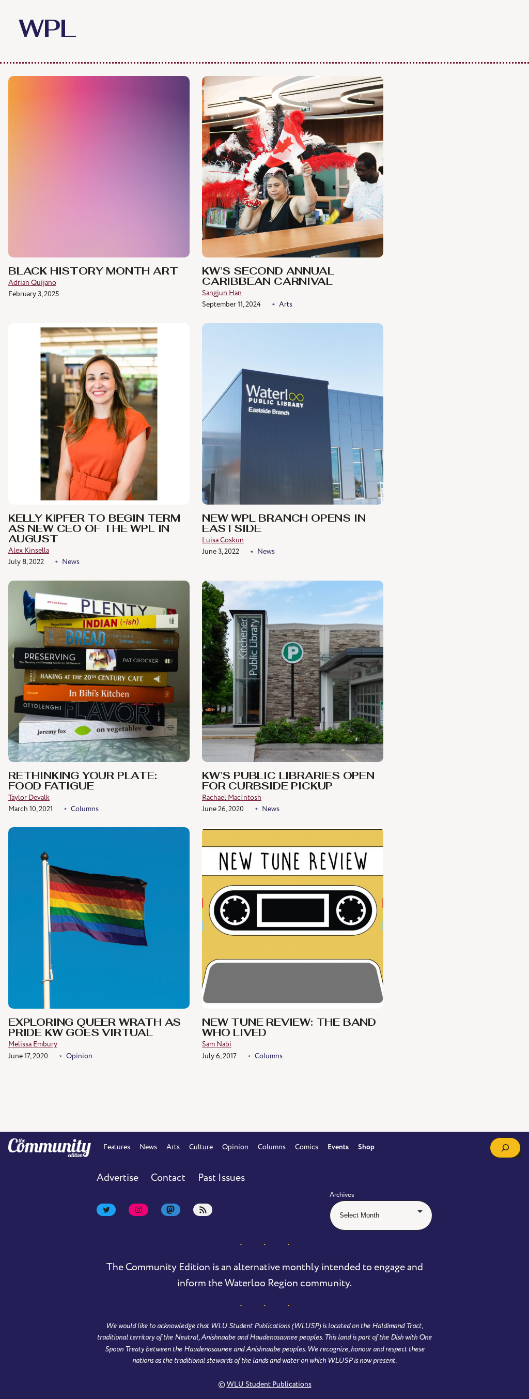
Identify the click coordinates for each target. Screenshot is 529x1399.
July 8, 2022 (26, 562)
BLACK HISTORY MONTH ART (93, 272)
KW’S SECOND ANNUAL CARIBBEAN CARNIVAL (268, 277)
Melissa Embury (32, 1044)
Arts (285, 304)
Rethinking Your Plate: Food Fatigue (82, 781)
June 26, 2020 (223, 809)
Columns (85, 809)
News (71, 562)
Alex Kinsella (28, 550)
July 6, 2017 (219, 1056)
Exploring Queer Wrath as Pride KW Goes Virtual (94, 1028)
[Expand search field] (505, 1147)
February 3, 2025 (33, 294)
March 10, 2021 (30, 809)
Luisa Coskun (223, 540)
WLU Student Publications (269, 1384)
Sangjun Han (222, 293)
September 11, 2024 (231, 304)
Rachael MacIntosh (231, 797)
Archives (342, 1194)
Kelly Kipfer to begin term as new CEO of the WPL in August (94, 529)
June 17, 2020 (28, 1056)
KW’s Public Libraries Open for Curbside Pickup (288, 781)
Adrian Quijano (32, 282)
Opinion (79, 1056)
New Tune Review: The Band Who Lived (289, 1028)
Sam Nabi (216, 1044)
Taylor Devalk (29, 797)
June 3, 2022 (220, 551)
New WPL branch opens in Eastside (283, 524)
